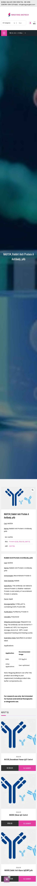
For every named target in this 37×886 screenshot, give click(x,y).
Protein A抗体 (13, 542)
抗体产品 (27, 542)
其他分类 (21, 542)
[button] (32, 490)
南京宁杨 (12, 546)
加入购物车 (27, 768)
